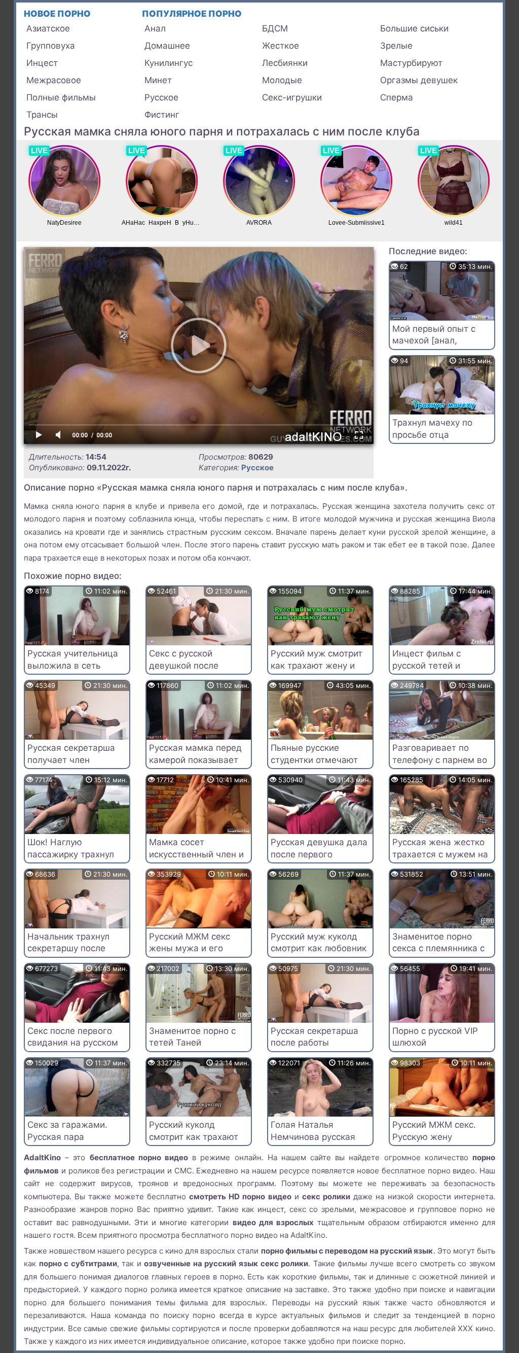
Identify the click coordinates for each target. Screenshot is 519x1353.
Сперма (396, 97)
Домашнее (167, 46)
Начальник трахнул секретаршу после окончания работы (68, 948)
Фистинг (161, 115)
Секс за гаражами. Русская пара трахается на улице (69, 1137)
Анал (155, 28)
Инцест (42, 63)
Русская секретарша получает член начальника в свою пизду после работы (71, 766)
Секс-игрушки (292, 97)
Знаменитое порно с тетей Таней (192, 1037)
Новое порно (57, 14)
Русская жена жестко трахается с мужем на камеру (440, 854)
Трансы (42, 115)
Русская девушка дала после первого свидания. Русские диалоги (319, 860)
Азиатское (48, 28)
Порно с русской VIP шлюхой (435, 1037)
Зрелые (396, 46)
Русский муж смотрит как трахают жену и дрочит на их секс (316, 665)
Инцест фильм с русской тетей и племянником (426, 665)
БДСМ (275, 28)
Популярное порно (192, 14)
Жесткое (280, 46)
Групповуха (50, 46)
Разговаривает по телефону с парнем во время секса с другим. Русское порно (440, 766)
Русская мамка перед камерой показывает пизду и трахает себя (195, 760)
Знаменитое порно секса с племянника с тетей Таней (438, 948)
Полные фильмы (61, 97)
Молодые (282, 80)
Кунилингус (168, 63)
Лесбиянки (285, 63)
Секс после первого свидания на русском (72, 1037)
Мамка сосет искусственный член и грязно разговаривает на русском (196, 860)
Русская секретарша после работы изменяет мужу (314, 1043)
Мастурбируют (411, 63)
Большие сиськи (414, 28)
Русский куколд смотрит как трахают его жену (193, 1137)
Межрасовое (53, 80)
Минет (158, 80)
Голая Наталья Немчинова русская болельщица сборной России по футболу (316, 1143)
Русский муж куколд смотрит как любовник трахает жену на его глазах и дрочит (318, 954)
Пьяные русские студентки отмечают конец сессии (314, 760)
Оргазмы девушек (419, 80)
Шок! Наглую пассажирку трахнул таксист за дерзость (70, 854)
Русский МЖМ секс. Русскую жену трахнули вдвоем (434, 1137)
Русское (161, 97)
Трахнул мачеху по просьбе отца (432, 429)
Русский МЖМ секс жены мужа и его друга (189, 948)
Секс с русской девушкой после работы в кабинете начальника (189, 671)
